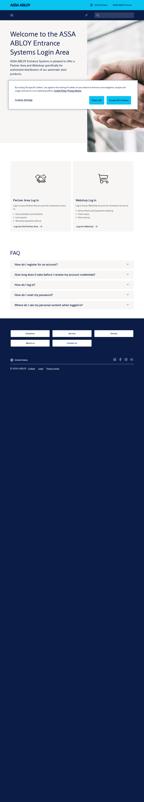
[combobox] (114, 15)
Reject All (97, 100)
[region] (73, 94)
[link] (28, 226)
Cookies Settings (23, 100)
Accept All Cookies (119, 100)
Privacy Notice (74, 90)
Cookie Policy (60, 90)
